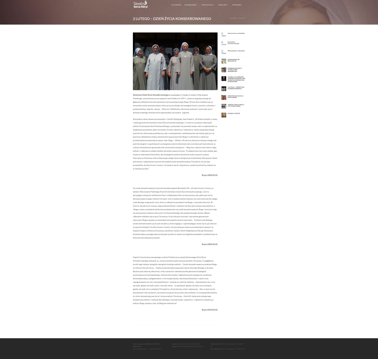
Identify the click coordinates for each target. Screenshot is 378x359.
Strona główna (233, 18)
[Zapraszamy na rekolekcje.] (223, 34)
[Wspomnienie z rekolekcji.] (223, 52)
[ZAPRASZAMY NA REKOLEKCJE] (223, 61)
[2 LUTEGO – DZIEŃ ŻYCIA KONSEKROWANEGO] (223, 88)
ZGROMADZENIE (190, 5)
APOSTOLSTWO (207, 5)
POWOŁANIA (237, 5)
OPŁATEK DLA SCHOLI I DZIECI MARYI (235, 96)
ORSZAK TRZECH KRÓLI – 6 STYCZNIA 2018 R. (236, 105)
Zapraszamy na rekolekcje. (236, 33)
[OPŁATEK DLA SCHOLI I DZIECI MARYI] (223, 97)
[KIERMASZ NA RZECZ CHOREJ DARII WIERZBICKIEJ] (223, 69)
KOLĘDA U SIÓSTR (234, 113)
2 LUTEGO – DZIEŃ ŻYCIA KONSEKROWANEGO (236, 87)
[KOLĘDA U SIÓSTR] (223, 115)
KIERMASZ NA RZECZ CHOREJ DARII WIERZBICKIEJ (235, 69)
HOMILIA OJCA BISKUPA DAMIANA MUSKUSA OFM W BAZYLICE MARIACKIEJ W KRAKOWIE (236, 79)
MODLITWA (223, 5)
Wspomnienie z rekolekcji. (236, 51)
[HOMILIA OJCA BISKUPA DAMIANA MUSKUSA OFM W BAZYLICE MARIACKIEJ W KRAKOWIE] (223, 78)
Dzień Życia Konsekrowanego (233, 42)
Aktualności (242, 18)
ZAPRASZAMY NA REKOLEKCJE (233, 60)
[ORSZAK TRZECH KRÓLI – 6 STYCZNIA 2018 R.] (223, 106)
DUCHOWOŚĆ (176, 5)
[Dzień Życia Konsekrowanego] (223, 43)
